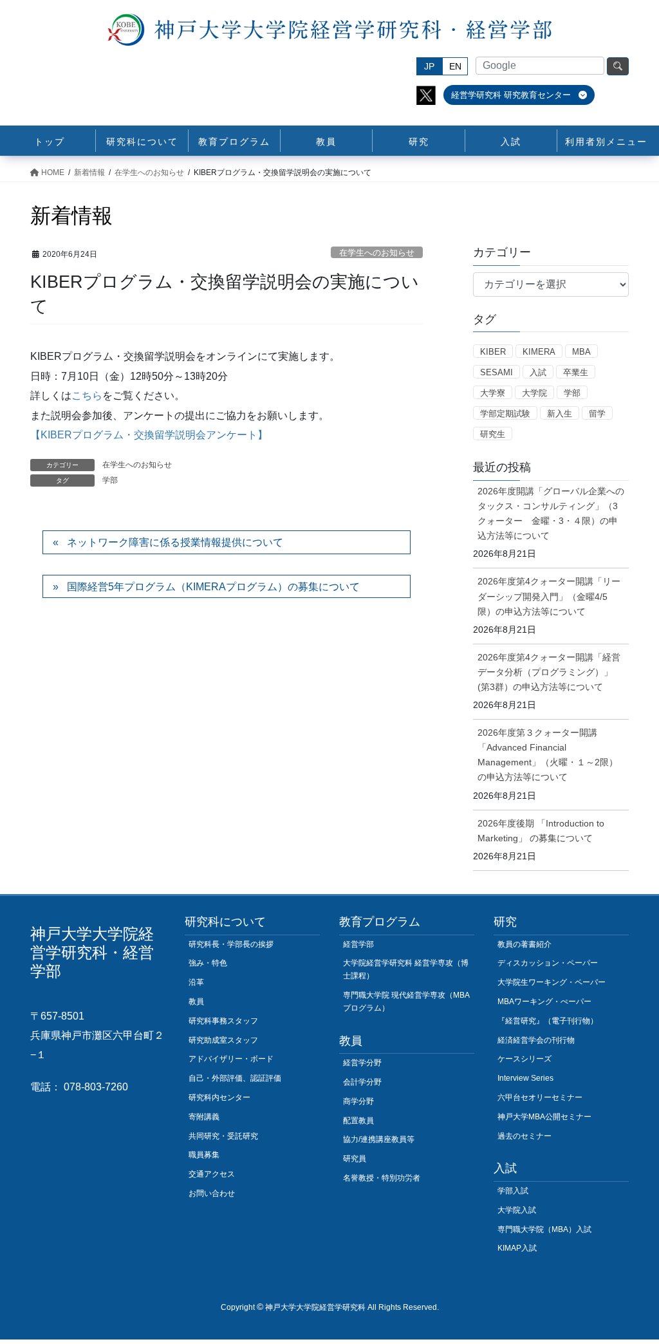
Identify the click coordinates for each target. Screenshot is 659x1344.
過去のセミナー (524, 1136)
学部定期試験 (505, 413)
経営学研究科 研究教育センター (512, 95)
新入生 (559, 413)
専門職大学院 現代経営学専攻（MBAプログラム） (406, 1002)
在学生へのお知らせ (376, 252)
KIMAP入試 (517, 1248)
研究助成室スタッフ (223, 1040)
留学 (597, 413)
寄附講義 (204, 1116)
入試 (538, 372)
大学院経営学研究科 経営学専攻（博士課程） (406, 969)
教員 (196, 1001)
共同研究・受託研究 (223, 1136)
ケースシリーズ (524, 1058)
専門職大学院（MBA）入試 (544, 1229)
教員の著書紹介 (524, 944)
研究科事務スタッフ (223, 1020)
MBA (581, 352)
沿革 (196, 982)
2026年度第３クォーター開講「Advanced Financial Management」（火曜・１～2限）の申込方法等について (548, 754)
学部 (110, 480)
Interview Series (525, 1078)
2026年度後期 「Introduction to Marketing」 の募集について (541, 830)
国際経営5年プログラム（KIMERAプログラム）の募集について (213, 586)
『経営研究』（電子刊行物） (547, 1020)
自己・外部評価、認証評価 (235, 1078)
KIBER (493, 352)
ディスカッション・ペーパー (547, 962)
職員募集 (204, 1154)
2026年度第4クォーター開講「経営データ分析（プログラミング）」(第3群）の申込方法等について (549, 672)
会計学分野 (362, 1082)
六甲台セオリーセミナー (539, 1097)
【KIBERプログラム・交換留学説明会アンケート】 (149, 434)
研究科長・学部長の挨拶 (231, 944)
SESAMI (496, 372)
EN (455, 66)
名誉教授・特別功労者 (381, 1177)
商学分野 (358, 1101)
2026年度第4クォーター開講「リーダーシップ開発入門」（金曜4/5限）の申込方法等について (549, 596)
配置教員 (358, 1120)
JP (429, 66)
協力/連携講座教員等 (378, 1139)
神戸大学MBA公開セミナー (544, 1116)
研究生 (492, 434)
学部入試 (512, 1190)
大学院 (534, 393)
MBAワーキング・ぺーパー (544, 1001)
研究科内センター (219, 1097)
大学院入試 (516, 1210)
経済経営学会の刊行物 (536, 1040)
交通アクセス (212, 1174)
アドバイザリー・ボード (231, 1058)
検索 (618, 66)
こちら (86, 395)
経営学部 (358, 944)
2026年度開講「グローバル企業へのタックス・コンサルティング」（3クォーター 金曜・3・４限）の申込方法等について (551, 513)
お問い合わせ (212, 1193)
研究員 (354, 1158)
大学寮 (492, 393)
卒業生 (575, 372)
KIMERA (539, 352)
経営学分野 (362, 1062)
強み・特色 (208, 962)
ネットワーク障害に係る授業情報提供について (175, 542)
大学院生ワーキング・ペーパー (551, 982)
